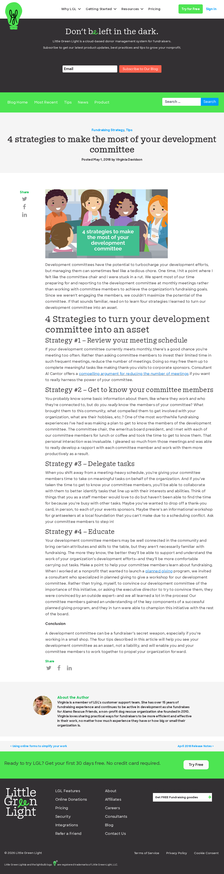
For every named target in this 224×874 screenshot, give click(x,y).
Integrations (66, 825)
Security (63, 816)
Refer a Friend (68, 833)
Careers (112, 808)
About (111, 791)
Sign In (211, 9)
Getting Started (99, 9)
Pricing (154, 9)
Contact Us (115, 833)
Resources (130, 9)
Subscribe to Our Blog (140, 69)
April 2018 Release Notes (195, 746)
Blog (109, 825)
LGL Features (67, 791)
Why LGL (68, 9)
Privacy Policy (176, 853)
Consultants (116, 816)
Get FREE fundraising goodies (176, 789)
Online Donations (71, 799)
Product (101, 102)
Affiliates (113, 799)
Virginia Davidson (129, 160)
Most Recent (46, 102)
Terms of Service (146, 853)
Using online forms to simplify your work (39, 746)
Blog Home (17, 102)
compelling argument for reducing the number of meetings (134, 373)
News (83, 102)
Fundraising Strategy (108, 130)
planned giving (159, 571)
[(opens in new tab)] (20, 803)
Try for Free (191, 9)
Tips (68, 102)
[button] (79, 9)
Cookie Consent (206, 853)
